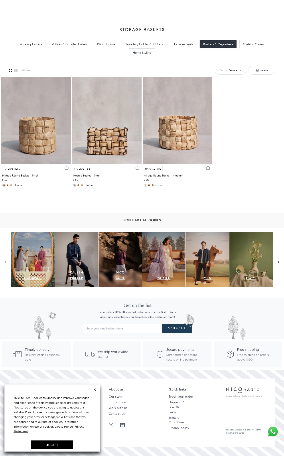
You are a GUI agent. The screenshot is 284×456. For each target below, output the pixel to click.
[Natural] (4, 185)
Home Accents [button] (183, 44)
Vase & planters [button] (31, 44)
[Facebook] (122, 425)
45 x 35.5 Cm (152, 175)
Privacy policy (179, 428)
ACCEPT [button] (52, 445)
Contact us (117, 413)
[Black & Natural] (75, 185)
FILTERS (264, 70)
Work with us (118, 408)
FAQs (172, 412)
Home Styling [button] (142, 52)
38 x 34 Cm (10, 175)
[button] (67, 168)
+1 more (18, 185)
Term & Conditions (176, 420)
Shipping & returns (177, 404)
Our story (115, 396)
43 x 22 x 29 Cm (83, 175)
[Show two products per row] (16, 70)
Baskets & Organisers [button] (218, 44)
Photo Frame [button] (106, 44)
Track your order (181, 396)
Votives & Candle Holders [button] (69, 44)
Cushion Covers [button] (253, 44)
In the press (117, 402)
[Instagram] (111, 425)
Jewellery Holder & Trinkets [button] (144, 44)
